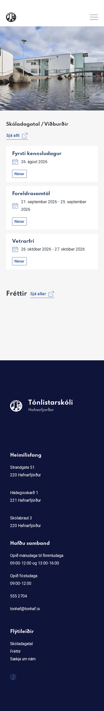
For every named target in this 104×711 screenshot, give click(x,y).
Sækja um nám (23, 659)
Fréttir (15, 651)
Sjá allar (38, 293)
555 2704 (18, 596)
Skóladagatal (21, 643)
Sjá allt (13, 135)
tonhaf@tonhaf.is (25, 608)
